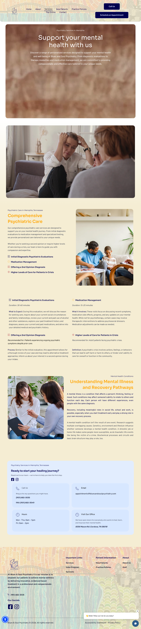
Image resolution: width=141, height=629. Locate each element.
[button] (70, 161)
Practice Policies (103, 567)
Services (70, 563)
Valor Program (74, 567)
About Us (126, 563)
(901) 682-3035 (23, 497)
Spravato (70, 572)
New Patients (102, 563)
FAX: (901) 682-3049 (25, 503)
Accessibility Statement (95, 623)
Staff (124, 567)
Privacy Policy (114, 623)
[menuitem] (29, 9)
